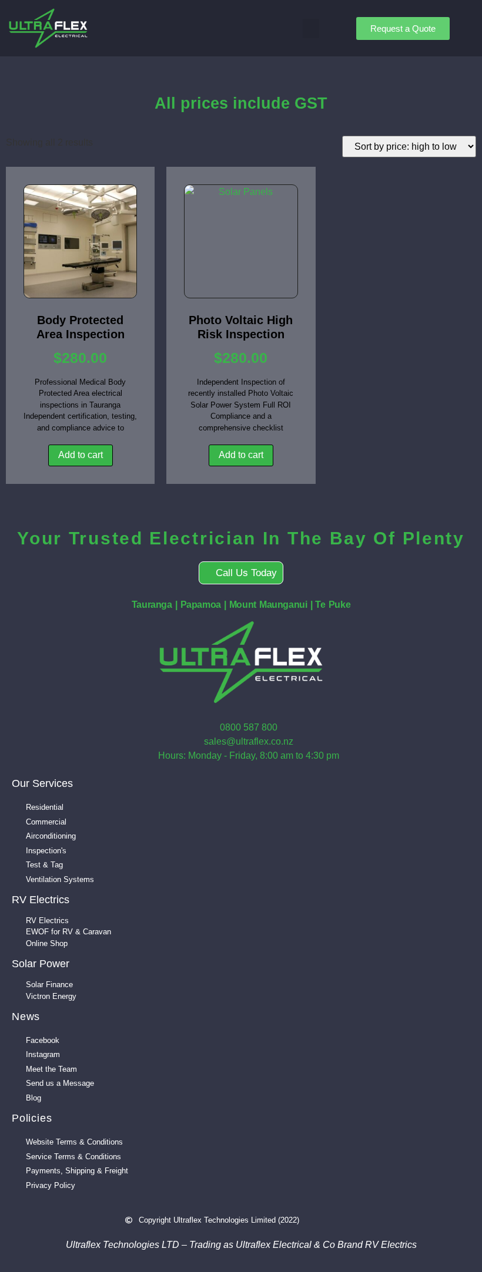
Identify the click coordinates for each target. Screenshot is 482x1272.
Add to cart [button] (80, 455)
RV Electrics (40, 900)
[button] (311, 28)
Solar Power (40, 964)
